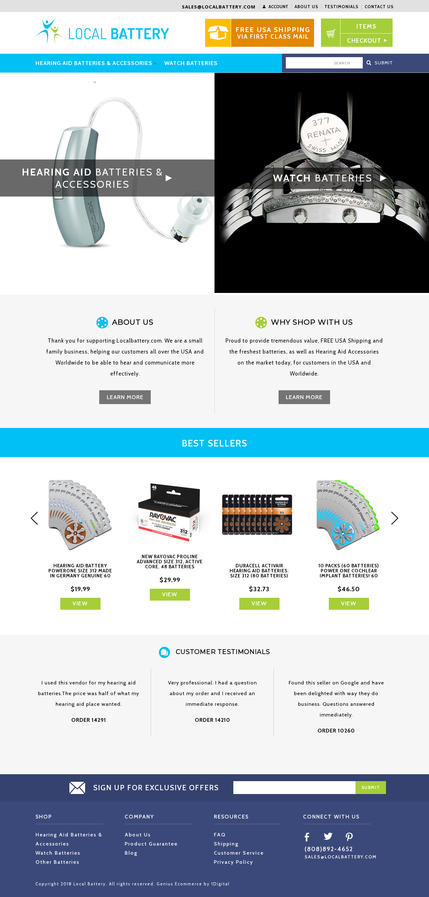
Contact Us (379, 6)
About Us (306, 6)
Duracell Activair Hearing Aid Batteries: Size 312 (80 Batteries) (259, 571)
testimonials (341, 6)
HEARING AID (92, 178)
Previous (37, 518)
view (80, 603)
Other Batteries (57, 862)
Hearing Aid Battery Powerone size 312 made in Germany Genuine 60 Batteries (80, 573)
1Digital (220, 883)
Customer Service (239, 853)
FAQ (220, 835)
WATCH (322, 178)
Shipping (226, 844)
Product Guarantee (151, 844)
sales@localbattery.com (219, 6)
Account (278, 6)
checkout (364, 40)
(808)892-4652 (329, 849)
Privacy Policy (233, 862)
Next (392, 518)
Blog (131, 853)
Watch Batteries (57, 853)
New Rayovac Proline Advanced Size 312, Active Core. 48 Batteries (170, 562)
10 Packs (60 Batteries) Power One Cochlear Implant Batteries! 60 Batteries (348, 573)
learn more (125, 397)
